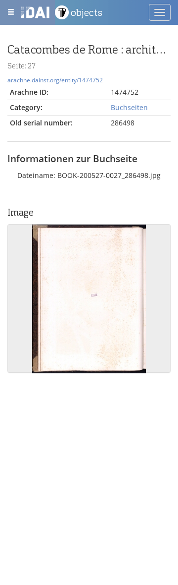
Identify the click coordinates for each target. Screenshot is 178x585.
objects (86, 12)
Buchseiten (129, 107)
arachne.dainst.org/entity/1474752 (55, 80)
